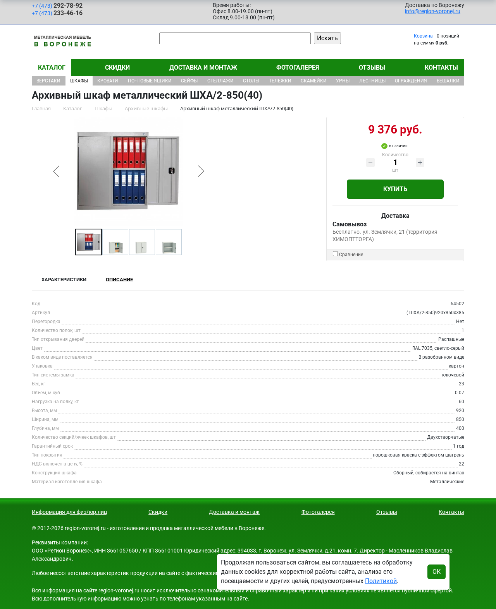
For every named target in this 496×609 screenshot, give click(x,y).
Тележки (280, 81)
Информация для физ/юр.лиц (69, 512)
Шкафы (79, 81)
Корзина (423, 36)
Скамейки (314, 81)
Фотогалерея (297, 67)
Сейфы (189, 81)
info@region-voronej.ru (432, 11)
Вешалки (448, 81)
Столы (251, 81)
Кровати (107, 81)
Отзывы (372, 67)
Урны (343, 81)
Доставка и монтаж (203, 67)
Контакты (441, 67)
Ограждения (411, 81)
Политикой (381, 581)
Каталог (51, 67)
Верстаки (48, 81)
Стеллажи (220, 81)
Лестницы (372, 81)
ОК (436, 571)
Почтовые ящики (150, 81)
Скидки (117, 67)
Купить (395, 189)
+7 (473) (57, 5)
